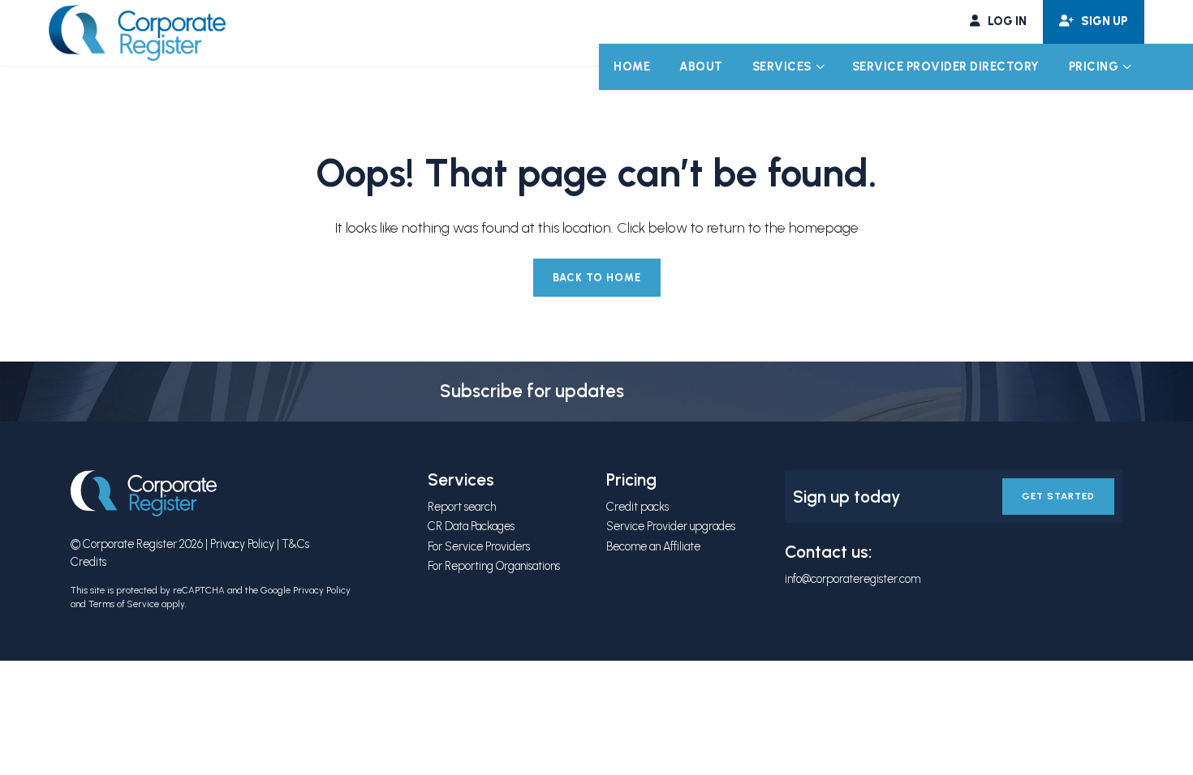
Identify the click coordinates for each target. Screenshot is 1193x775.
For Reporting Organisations (494, 566)
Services (782, 66)
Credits (88, 561)
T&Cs (295, 544)
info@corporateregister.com (852, 579)
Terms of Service (123, 604)
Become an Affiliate (653, 546)
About (701, 66)
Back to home (597, 278)
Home (632, 66)
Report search (462, 506)
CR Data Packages (471, 526)
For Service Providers (479, 546)
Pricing (1094, 66)
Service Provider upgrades (670, 526)
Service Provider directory (946, 66)
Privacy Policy (242, 544)
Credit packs (637, 506)
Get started (1058, 496)
